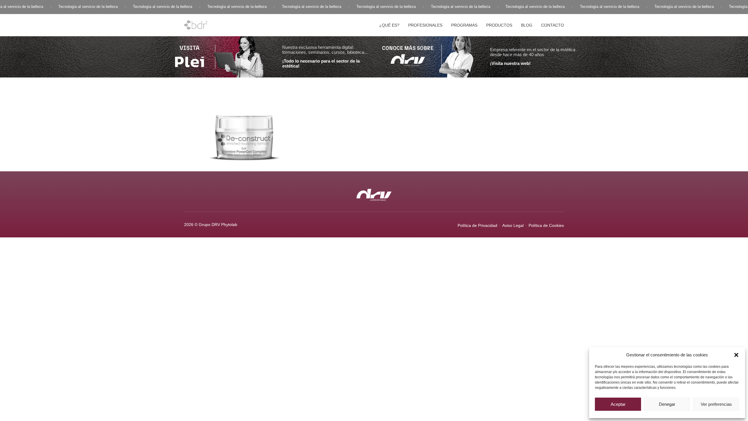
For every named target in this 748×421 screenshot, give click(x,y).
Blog (526, 25)
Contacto (552, 25)
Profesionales (425, 25)
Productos (499, 25)
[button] (736, 355)
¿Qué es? (389, 25)
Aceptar (618, 404)
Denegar (667, 404)
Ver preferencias (716, 404)
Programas (464, 25)
